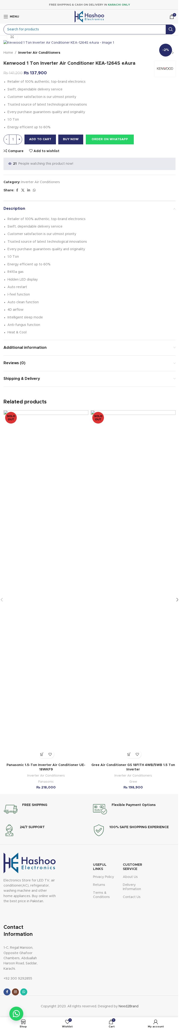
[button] (110, 139)
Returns (99, 885)
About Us (130, 877)
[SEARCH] (171, 29)
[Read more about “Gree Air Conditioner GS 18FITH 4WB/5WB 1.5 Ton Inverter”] (129, 754)
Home (8, 52)
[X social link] (23, 190)
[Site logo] (89, 16)
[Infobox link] (25, 809)
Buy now (71, 139)
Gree (133, 781)
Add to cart (40, 139)
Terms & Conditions (101, 895)
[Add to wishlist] (50, 754)
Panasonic (46, 781)
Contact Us (132, 897)
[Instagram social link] (15, 991)
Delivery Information (132, 887)
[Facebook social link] (17, 190)
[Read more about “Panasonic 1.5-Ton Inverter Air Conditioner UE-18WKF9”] (42, 754)
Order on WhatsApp (110, 139)
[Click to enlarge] (12, 37)
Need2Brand (128, 1006)
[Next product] (173, 53)
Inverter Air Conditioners (39, 52)
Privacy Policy (103, 877)
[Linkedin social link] (28, 190)
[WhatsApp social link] (34, 190)
